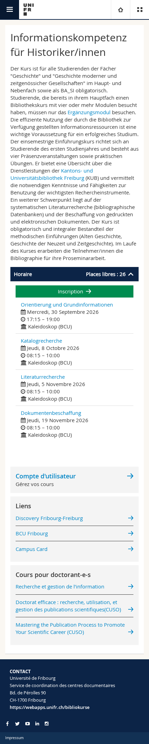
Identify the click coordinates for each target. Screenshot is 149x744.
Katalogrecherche (41, 340)
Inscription (70, 291)
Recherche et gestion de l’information (60, 586)
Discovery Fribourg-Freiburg (49, 518)
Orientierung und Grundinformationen (67, 304)
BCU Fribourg (32, 533)
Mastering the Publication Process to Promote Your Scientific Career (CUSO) (70, 628)
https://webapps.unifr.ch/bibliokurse (49, 707)
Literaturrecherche (43, 376)
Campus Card (31, 548)
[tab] (74, 274)
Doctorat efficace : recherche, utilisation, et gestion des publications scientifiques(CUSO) (68, 606)
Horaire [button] (70, 273)
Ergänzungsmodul (89, 112)
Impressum (14, 738)
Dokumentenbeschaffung (51, 412)
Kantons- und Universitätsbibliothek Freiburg (51, 174)
